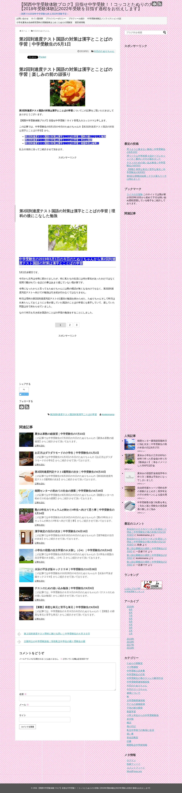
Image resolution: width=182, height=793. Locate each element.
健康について (133, 693)
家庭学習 (131, 711)
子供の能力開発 (135, 708)
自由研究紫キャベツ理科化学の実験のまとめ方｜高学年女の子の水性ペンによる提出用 (152, 491)
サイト (22, 715)
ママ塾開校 (132, 667)
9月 (131, 609)
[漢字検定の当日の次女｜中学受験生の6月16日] (26, 537)
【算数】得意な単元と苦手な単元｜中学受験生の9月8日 (67, 607)
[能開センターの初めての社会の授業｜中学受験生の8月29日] (26, 496)
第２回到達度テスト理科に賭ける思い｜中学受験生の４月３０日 (57, 633)
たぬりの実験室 (135, 663)
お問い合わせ (22, 18)
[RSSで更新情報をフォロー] (159, 3)
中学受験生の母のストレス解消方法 (145, 678)
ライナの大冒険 (135, 194)
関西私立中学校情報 (137, 745)
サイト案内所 (37, 18)
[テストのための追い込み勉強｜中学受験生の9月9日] (26, 594)
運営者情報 (80, 22)
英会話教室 (132, 737)
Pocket (42, 57)
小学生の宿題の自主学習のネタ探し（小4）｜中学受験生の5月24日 (73, 550)
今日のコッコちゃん (137, 689)
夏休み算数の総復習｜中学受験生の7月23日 (60, 433)
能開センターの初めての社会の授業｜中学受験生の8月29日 (69, 490)
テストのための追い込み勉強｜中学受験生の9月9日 (64, 588)
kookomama (108, 414)
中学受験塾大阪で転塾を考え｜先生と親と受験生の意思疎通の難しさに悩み (152, 505)
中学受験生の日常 (136, 674)
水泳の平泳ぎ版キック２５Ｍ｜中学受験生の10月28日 (66, 569)
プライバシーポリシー (56, 18)
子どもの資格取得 (136, 704)
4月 (131, 624)
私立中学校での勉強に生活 (140, 730)
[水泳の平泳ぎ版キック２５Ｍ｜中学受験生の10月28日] (26, 575)
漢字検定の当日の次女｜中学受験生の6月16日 (61, 531)
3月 (131, 627)
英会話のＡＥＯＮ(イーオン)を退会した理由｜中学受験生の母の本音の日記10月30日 (147, 532)
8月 (131, 612)
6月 (131, 618)
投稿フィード (133, 764)
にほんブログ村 (132, 588)
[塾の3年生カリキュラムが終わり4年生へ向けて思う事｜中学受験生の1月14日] (26, 515)
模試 (129, 723)
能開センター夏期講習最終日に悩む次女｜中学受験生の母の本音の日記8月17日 (152, 444)
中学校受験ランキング (134, 591)
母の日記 (131, 726)
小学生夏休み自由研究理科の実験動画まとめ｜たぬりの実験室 (44, 22)
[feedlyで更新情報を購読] (154, 3)
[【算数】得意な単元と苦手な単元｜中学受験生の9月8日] (26, 613)
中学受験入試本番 (136, 671)
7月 (131, 615)
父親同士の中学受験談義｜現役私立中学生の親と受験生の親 (54, 641)
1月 (131, 633)
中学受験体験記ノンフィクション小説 (104, 18)
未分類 (130, 719)
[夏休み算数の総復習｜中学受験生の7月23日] (26, 440)
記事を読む (40, 446)
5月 (131, 621)
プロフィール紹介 (77, 18)
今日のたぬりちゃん (104, 51)
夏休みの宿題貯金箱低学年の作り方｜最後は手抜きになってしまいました (152, 476)
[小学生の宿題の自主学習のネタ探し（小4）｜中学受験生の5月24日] (26, 556)
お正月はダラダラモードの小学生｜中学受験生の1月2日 (67, 452)
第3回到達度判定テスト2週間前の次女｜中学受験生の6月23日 (70, 471)
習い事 (130, 734)
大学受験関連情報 (136, 700)
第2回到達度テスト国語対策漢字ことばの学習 (73, 414)
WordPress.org (134, 771)
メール (24, 705)
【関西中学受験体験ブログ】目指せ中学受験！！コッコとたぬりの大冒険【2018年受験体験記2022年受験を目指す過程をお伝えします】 (90, 6)
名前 (23, 694)
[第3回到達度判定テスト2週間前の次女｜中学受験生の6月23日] (26, 477)
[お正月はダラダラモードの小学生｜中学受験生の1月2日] (26, 459)
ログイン (131, 760)
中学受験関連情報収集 (138, 682)
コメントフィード (136, 768)
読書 (129, 741)
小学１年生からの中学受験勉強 (143, 715)
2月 (131, 630)
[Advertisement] (67, 179)
